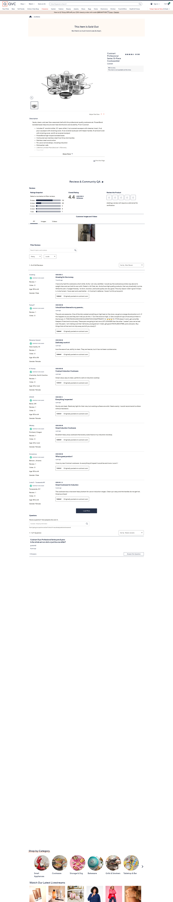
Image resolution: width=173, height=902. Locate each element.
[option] (86, 12)
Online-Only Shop (33, 9)
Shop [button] (22, 4)
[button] (152, 4)
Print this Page (100, 160)
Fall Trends (21, 9)
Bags (89, 9)
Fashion (61, 9)
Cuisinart (110, 63)
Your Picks (5, 9)
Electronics (104, 9)
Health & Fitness (134, 9)
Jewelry (76, 9)
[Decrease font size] (104, 114)
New (13, 9)
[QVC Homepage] (30, 17)
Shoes (83, 9)
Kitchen (113, 9)
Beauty (68, 9)
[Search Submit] (140, 4)
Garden (53, 9)
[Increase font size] (101, 114)
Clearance (45, 9)
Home (96, 9)
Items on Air (42, 4)
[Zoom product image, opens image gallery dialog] (31, 98)
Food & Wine (122, 9)
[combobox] (93, 4)
